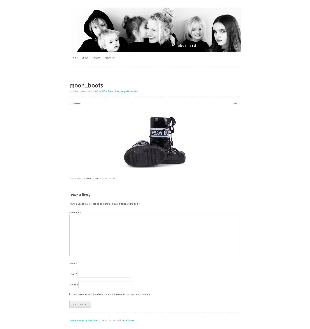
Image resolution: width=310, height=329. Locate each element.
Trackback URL (108, 178)
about (85, 57)
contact (96, 57)
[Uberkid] (155, 30)
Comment (75, 212)
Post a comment (76, 178)
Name (73, 263)
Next (237, 103)
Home (75, 57)
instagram (109, 57)
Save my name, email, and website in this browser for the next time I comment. (111, 294)
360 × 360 (107, 91)
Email (73, 273)
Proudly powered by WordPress (83, 320)
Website (73, 284)
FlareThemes (128, 320)
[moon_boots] (155, 173)
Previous (75, 103)
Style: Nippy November (126, 91)
